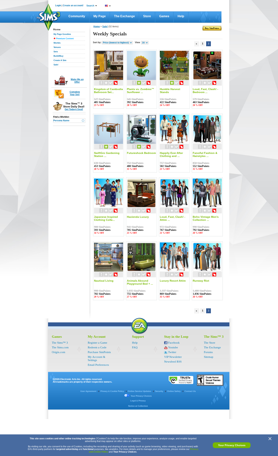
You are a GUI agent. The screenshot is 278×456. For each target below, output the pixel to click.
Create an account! (73, 5)
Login (58, 5)
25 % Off (132, 233)
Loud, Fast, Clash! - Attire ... (172, 218)
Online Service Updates (140, 391)
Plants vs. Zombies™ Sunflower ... (140, 91)
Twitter (172, 352)
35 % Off (132, 169)
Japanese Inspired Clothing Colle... (106, 218)
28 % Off (132, 105)
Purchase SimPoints (99, 352)
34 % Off (99, 233)
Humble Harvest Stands (170, 91)
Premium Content (65, 38)
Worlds (57, 43)
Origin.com (58, 352)
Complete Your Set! (75, 93)
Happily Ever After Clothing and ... (171, 154)
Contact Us (190, 391)
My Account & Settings (96, 358)
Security (159, 391)
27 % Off (132, 296)
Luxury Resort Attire (173, 280)
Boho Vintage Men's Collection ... (206, 218)
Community (76, 16)
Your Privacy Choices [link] (141, 396)
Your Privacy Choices (231, 445)
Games (164, 16)
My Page (99, 16)
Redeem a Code (97, 347)
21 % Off (165, 233)
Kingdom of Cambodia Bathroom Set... (108, 91)
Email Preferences (98, 364)
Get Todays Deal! (74, 109)
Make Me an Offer (77, 80)
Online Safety (174, 391)
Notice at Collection (138, 406)
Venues (57, 47)
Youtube (173, 347)
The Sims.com (60, 347)
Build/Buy (58, 56)
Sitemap (208, 356)
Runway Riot (201, 280)
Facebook (174, 342)
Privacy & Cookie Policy (112, 391)
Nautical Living (103, 280)
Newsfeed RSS (173, 361)
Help (181, 16)
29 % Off (99, 296)
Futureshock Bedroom (141, 152)
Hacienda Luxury (138, 216)
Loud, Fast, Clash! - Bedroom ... (205, 91)
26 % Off (198, 296)
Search (90, 5)
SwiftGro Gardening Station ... (107, 154)
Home (96, 26)
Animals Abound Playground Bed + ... (140, 282)
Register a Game (97, 342)
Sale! (56, 64)
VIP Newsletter (173, 356)
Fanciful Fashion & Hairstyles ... (205, 154)
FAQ (134, 347)
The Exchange (124, 16)
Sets (56, 51)
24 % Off (165, 105)
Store (147, 16)
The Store (209, 342)
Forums (208, 352)
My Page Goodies (62, 34)
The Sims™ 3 (60, 342)
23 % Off (99, 105)
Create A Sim (60, 60)
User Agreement (88, 391)
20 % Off (198, 105)
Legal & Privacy (138, 401)
